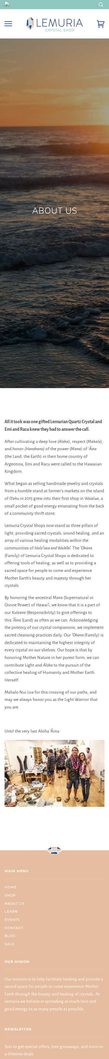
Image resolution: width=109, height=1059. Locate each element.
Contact (14, 928)
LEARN (11, 911)
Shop (10, 895)
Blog (10, 936)
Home (11, 887)
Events (12, 920)
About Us (15, 903)
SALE (10, 944)
